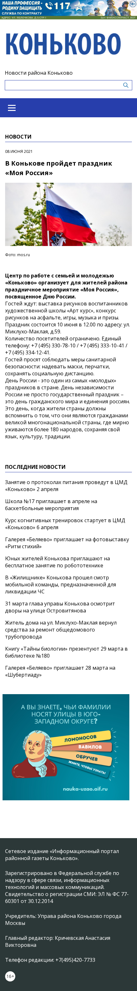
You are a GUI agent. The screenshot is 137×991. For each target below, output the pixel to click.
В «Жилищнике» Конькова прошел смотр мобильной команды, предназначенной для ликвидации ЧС (60, 584)
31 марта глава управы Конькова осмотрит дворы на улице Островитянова (60, 607)
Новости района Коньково (39, 72)
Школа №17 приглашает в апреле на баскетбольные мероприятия (51, 505)
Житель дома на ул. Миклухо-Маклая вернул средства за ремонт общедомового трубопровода (61, 629)
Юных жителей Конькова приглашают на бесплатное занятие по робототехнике (57, 562)
